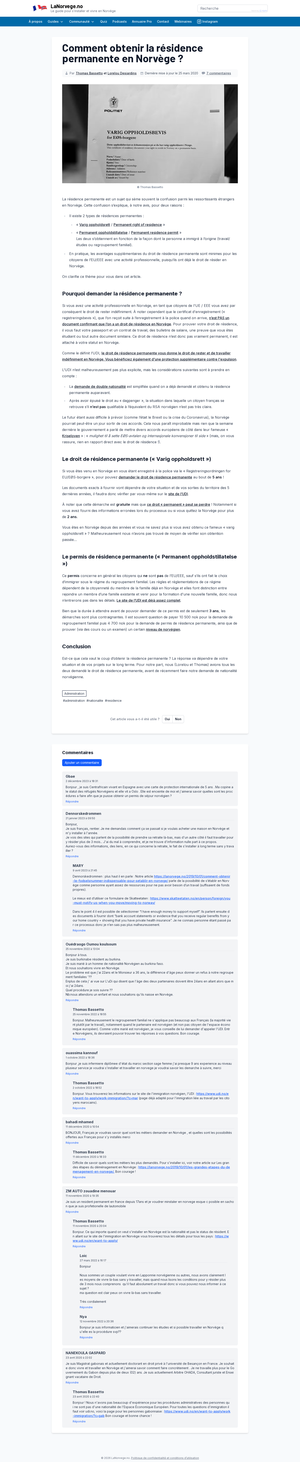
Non (178, 719)
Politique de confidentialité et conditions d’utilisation (165, 1458)
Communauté (79, 21)
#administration (74, 700)
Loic (85, 1255)
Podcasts (119, 21)
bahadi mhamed (81, 1122)
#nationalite (95, 700)
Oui (167, 719)
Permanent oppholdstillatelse (103, 232)
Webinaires (183, 21)
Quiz (103, 21)
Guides (53, 21)
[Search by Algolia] (259, 11)
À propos (35, 21)
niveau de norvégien (163, 629)
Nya (85, 1316)
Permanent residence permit (154, 232)
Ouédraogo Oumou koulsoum (92, 944)
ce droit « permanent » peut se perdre (178, 504)
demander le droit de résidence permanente (155, 477)
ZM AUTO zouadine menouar (92, 1191)
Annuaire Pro (142, 21)
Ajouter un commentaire (82, 762)
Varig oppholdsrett (94, 224)
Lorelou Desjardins (122, 73)
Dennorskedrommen (85, 813)
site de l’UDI (178, 494)
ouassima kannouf (83, 1053)
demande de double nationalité (100, 386)
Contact (163, 21)
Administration (74, 693)
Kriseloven (71, 436)
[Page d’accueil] (39, 8)
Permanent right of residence (138, 224)
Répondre (72, 801)
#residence (113, 700)
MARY (80, 865)
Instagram (210, 21)
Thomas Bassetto (89, 73)
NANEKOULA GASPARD (87, 1353)
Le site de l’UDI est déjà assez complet (148, 600)
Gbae (72, 776)
